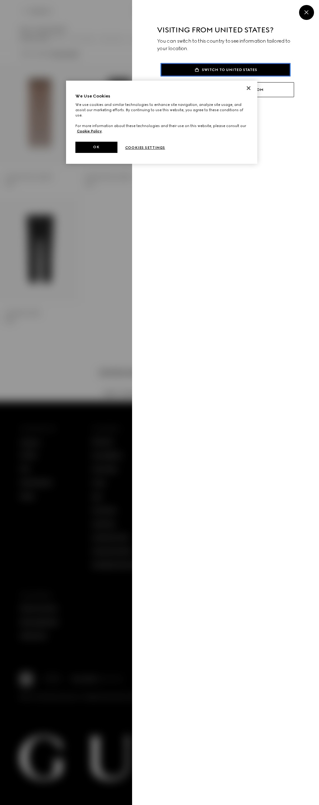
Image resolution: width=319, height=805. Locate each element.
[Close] (306, 12)
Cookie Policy (89, 131)
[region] (161, 122)
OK (96, 147)
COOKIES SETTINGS (145, 147)
